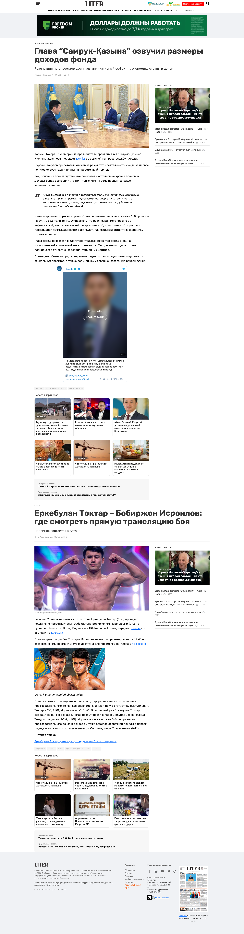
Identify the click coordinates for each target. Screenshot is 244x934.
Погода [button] (189, 10)
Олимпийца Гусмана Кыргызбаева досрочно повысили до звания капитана (79, 486)
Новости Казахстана (59, 10)
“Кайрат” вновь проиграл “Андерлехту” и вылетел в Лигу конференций (76, 846)
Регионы (138, 10)
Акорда (39, 388)
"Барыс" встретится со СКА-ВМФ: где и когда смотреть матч (70, 838)
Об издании (130, 870)
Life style (107, 10)
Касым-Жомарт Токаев (56, 388)
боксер (97, 749)
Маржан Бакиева (42, 75)
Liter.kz (80, 158)
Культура (127, 10)
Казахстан (40, 749)
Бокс (60, 749)
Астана (51, 749)
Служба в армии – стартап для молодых (178, 150)
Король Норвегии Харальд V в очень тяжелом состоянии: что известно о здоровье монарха (180, 113)
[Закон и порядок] (156, 4)
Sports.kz (57, 632)
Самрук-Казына (76, 388)
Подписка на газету (192, 4)
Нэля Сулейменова (43, 537)
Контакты (129, 882)
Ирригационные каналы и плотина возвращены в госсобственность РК (77, 495)
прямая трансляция (74, 749)
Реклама (128, 873)
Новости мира (80, 10)
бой (88, 749)
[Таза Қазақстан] (173, 4)
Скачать (183, 915)
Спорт (117, 10)
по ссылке (139, 643)
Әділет (148, 10)
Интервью (95, 10)
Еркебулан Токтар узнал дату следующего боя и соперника (75, 741)
